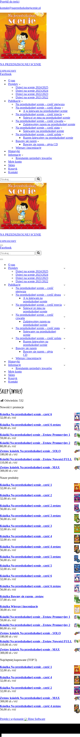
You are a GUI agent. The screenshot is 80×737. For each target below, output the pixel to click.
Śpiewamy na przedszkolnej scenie (43, 131)
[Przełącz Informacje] (64, 365)
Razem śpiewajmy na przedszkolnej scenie (48, 137)
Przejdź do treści (9, 1)
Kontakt (13, 172)
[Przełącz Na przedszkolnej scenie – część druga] (64, 294)
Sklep (11, 165)
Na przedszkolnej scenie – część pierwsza (40, 104)
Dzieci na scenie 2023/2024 (32, 90)
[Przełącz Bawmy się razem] (64, 348)
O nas (11, 80)
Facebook (6, 74)
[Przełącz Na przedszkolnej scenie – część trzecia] (64, 304)
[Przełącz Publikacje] (64, 284)
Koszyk (12, 168)
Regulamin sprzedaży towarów (34, 158)
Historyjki (14, 151)
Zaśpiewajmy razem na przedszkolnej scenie (49, 124)
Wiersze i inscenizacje (28, 147)
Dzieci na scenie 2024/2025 (32, 87)
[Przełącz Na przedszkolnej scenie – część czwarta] (64, 316)
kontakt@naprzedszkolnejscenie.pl (20, 7)
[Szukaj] (38, 179)
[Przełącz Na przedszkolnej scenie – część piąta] (64, 328)
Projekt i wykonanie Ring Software (22, 718)
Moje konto (15, 161)
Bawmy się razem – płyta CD (40, 144)
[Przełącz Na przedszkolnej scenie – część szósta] (64, 338)
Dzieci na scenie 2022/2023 (32, 94)
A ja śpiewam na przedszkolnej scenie (45, 110)
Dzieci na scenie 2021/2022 (32, 97)
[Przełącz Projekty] (64, 268)
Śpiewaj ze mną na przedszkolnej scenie (46, 117)
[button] (19, 84)
